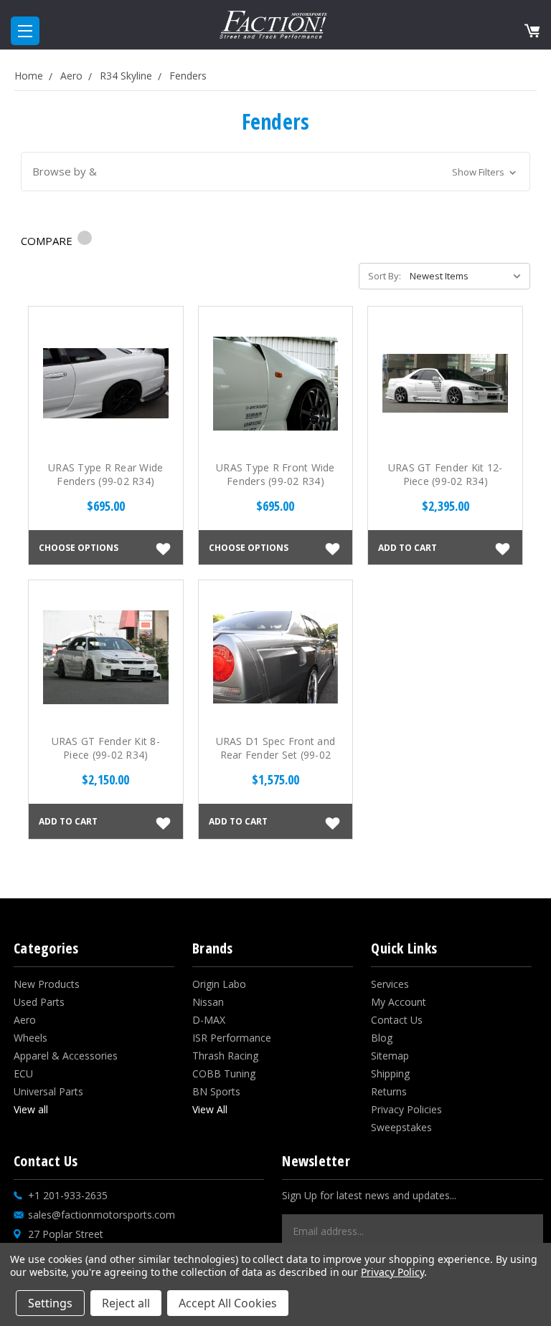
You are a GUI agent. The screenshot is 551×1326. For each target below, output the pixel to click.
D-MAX (208, 1020)
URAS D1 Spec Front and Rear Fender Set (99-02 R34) (276, 754)
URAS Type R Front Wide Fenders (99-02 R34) (275, 474)
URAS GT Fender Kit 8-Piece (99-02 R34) (106, 748)
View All (209, 1109)
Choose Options (78, 547)
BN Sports (216, 1091)
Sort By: (384, 275)
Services (390, 984)
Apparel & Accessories (66, 1055)
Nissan (208, 1002)
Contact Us (397, 1020)
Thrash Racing (225, 1055)
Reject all (126, 1303)
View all (31, 1109)
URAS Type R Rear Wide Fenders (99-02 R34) (105, 474)
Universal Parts (48, 1091)
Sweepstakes (401, 1127)
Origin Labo (219, 984)
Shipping (390, 1073)
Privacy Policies (406, 1109)
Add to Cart (407, 547)
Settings (50, 1303)
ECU (23, 1073)
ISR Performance (231, 1037)
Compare (48, 241)
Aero (25, 1020)
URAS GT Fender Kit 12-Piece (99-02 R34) (445, 474)
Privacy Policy (392, 1272)
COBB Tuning (223, 1073)
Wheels (30, 1037)
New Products (47, 984)
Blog (381, 1037)
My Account (398, 1002)
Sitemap (390, 1055)
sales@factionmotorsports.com (101, 1214)
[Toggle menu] (25, 30)
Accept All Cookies (228, 1303)
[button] (276, 171)
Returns (389, 1091)
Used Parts (39, 1002)
